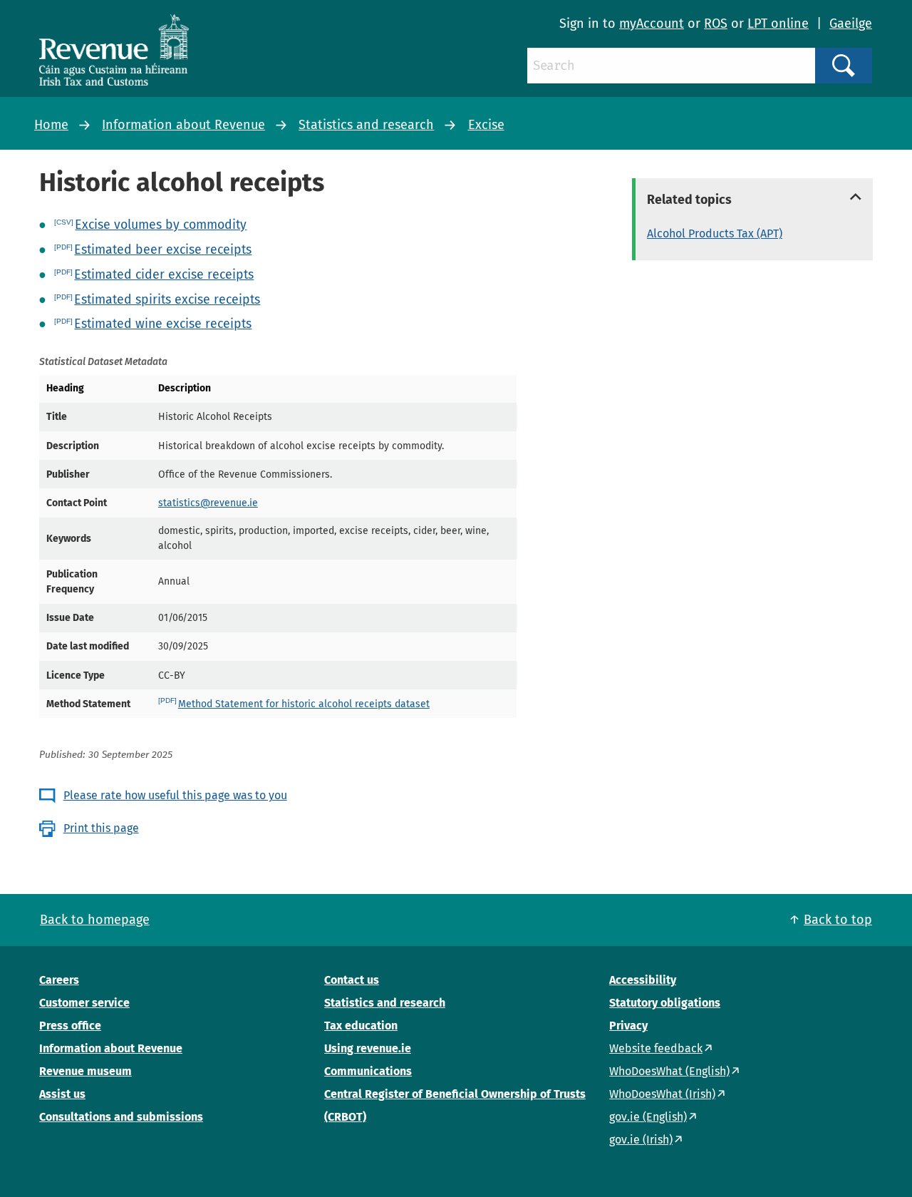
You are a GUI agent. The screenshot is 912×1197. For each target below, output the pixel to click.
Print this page (101, 828)
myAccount (651, 23)
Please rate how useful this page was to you (175, 795)
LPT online (778, 23)
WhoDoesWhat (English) (669, 1071)
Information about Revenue (183, 125)
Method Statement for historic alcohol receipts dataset (304, 704)
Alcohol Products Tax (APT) (714, 233)
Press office (70, 1025)
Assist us (62, 1094)
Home (51, 125)
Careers (59, 980)
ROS (715, 23)
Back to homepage (95, 920)
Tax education (361, 1025)
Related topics (689, 199)
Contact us (351, 980)
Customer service (84, 1003)
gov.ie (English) (648, 1117)
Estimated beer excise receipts (163, 249)
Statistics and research (366, 125)
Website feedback (656, 1048)
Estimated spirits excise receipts (167, 299)
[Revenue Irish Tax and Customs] (114, 50)
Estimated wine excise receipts (163, 324)
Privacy (628, 1025)
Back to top (838, 920)
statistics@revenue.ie (208, 503)
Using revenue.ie (367, 1048)
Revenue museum (85, 1071)
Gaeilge (850, 23)
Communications (368, 1071)
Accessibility (642, 980)
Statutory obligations (664, 1003)
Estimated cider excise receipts (164, 274)
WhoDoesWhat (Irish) (662, 1094)
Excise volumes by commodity (161, 224)
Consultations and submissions (121, 1117)
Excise (486, 125)
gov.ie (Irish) (641, 1139)
